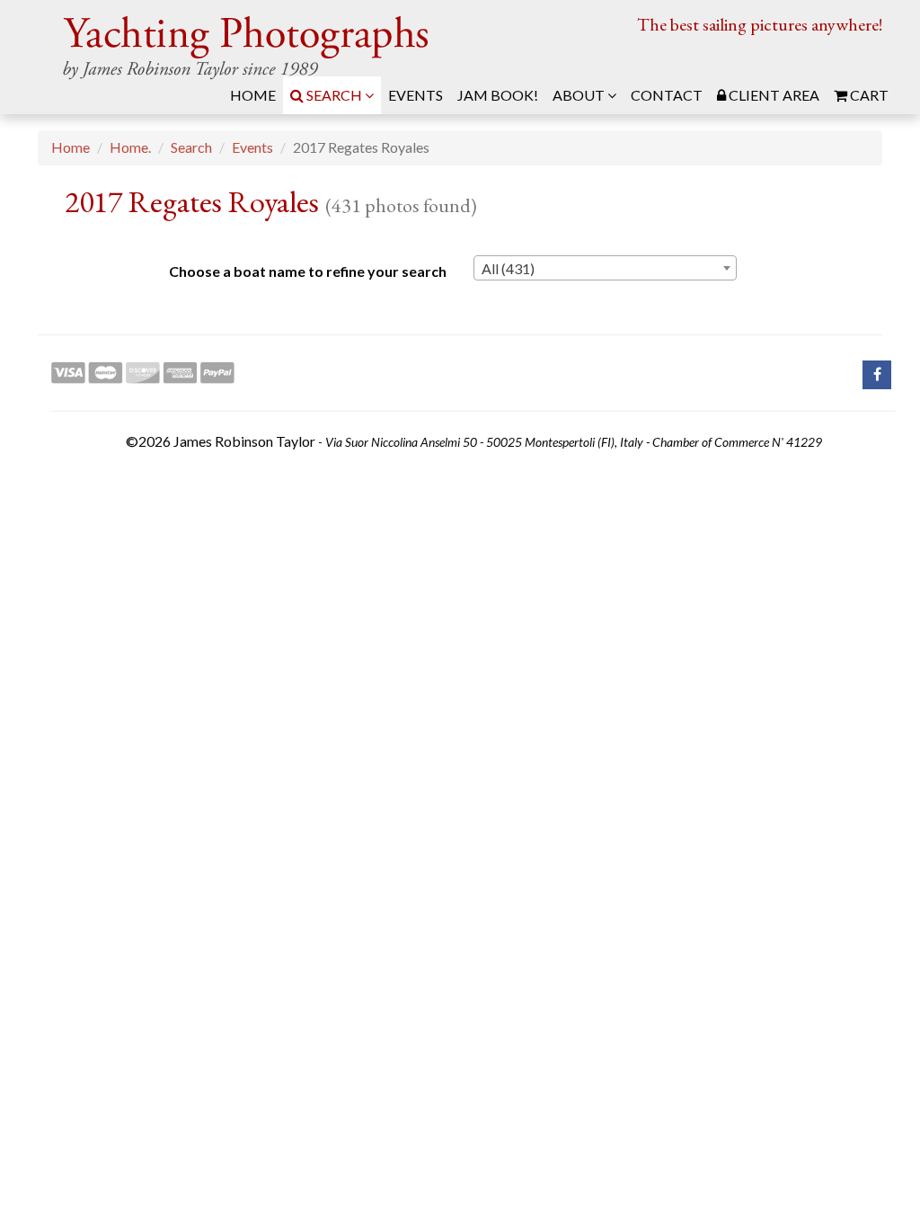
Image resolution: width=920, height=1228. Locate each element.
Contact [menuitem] (667, 94)
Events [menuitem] (415, 94)
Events (252, 147)
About (580, 94)
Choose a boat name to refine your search (308, 271)
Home (70, 147)
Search (334, 94)
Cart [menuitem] (868, 94)
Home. (130, 147)
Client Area (772, 94)
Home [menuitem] (253, 94)
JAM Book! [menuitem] (497, 94)
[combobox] (605, 267)
